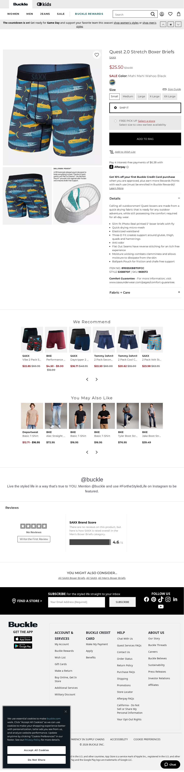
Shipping (122, 678)
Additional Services (66, 687)
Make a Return (63, 670)
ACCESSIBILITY (119, 739)
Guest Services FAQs (129, 645)
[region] (36, 737)
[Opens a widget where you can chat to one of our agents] (170, 764)
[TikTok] (160, 599)
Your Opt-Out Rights (129, 719)
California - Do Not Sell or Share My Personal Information (130, 708)
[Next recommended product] (96, 378)
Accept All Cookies (36, 750)
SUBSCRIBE (122, 602)
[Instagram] (168, 599)
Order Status (124, 658)
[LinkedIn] (175, 599)
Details (115, 198)
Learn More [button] (116, 188)
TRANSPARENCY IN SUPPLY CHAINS (83, 739)
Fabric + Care (120, 292)
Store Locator (125, 692)
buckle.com (54, 718)
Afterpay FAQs (125, 698)
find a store (29, 601)
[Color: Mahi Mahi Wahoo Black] (112, 82)
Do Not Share (36, 759)
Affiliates (153, 685)
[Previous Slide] (163, 24)
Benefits (91, 657)
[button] (13, 14)
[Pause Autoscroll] (171, 24)
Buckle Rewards (64, 650)
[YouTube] (160, 606)
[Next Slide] (178, 24)
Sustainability (156, 665)
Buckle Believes (157, 658)
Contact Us (123, 652)
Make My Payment (97, 644)
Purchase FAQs (126, 672)
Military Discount (65, 694)
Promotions (124, 685)
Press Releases (157, 671)
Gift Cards (61, 664)
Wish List (60, 657)
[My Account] (162, 14)
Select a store (146, 121)
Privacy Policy (33, 739)
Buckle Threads (157, 645)
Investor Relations (159, 678)
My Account (62, 644)
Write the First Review (34, 539)
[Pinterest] (153, 599)
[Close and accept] (66, 711)
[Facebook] (146, 599)
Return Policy (125, 665)
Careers (153, 651)
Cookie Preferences (147, 739)
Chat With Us (125, 638)
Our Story (154, 638)
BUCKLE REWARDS (89, 13)
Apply (89, 650)
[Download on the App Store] (23, 638)
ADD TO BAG (145, 139)
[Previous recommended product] (87, 378)
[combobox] (130, 14)
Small (114, 96)
